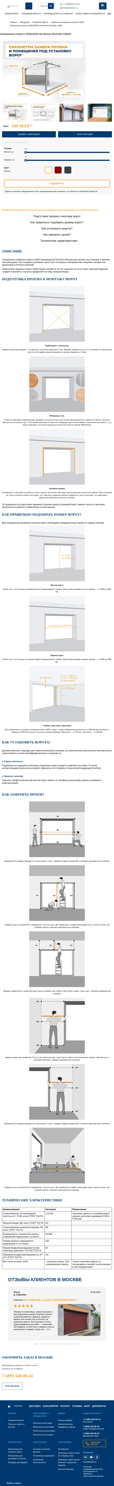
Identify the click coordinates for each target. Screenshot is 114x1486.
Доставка (35, 1406)
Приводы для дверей (17, 1462)
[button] (35, 1343)
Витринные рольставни (43, 1427)
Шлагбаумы (63, 1449)
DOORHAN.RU (89, 1462)
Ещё (48, 1329)
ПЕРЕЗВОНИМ (12, 1386)
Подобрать (57, 183)
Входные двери (65, 1420)
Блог (87, 1406)
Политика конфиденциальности (93, 1468)
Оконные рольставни (42, 1423)
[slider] (25, 152)
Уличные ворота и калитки (58, 14)
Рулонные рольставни (43, 1435)
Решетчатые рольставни (44, 1431)
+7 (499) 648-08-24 (91, 1419)
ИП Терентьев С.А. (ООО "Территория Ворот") (50, 1300)
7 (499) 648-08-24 (17, 1375)
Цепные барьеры (66, 1469)
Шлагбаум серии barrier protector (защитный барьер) (69, 1462)
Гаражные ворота (31, 14)
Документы (99, 1406)
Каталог (65, 1406)
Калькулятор (12, 14)
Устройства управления (44, 1456)
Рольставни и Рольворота (90, 14)
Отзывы (77, 1406)
